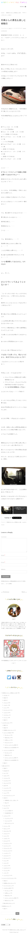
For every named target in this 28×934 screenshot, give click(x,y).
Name (3, 555)
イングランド (8, 818)
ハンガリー (6, 853)
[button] (22, 6)
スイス (5, 863)
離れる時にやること (8, 903)
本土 (6, 802)
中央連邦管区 (8, 813)
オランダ (6, 840)
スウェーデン (7, 848)
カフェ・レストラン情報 (10, 745)
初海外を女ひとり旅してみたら (16, 929)
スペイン (6, 717)
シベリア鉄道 (8, 810)
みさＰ (10, 28)
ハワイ (5, 872)
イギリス (6, 815)
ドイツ (2, 524)
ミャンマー (6, 788)
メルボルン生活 (7, 888)
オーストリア (7, 710)
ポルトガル (6, 831)
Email (3, 562)
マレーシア (6, 783)
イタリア (6, 712)
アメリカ (6, 870)
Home (2, 12)
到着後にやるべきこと (9, 730)
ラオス (5, 775)
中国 (5, 797)
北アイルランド (8, 823)
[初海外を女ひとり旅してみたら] (14, 2)
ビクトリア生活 (7, 732)
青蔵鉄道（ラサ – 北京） (10, 800)
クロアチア (6, 868)
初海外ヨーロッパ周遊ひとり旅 (13, 12)
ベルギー (24, 522)
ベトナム (6, 778)
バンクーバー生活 (8, 750)
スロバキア (6, 855)
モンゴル (6, 805)
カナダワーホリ (6, 722)
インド (5, 793)
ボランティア (8, 742)
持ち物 (5, 770)
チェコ (5, 860)
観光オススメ (8, 900)
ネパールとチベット (8, 795)
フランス (6, 702)
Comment (4, 536)
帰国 (5, 720)
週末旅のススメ (6, 906)
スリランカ (6, 790)
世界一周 (4, 765)
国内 (5, 908)
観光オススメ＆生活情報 (10, 747)
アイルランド (7, 843)
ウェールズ (7, 820)
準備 (5, 697)
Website (3, 569)
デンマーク (6, 845)
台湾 (5, 785)
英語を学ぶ (7, 737)
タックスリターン (8, 885)
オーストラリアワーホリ (8, 878)
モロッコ (6, 828)
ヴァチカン (6, 715)
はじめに (6, 695)
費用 (5, 725)
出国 (5, 700)
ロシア (5, 808)
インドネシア (7, 875)
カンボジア (6, 780)
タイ (5, 773)
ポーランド (6, 858)
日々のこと (7, 735)
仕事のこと (7, 740)
